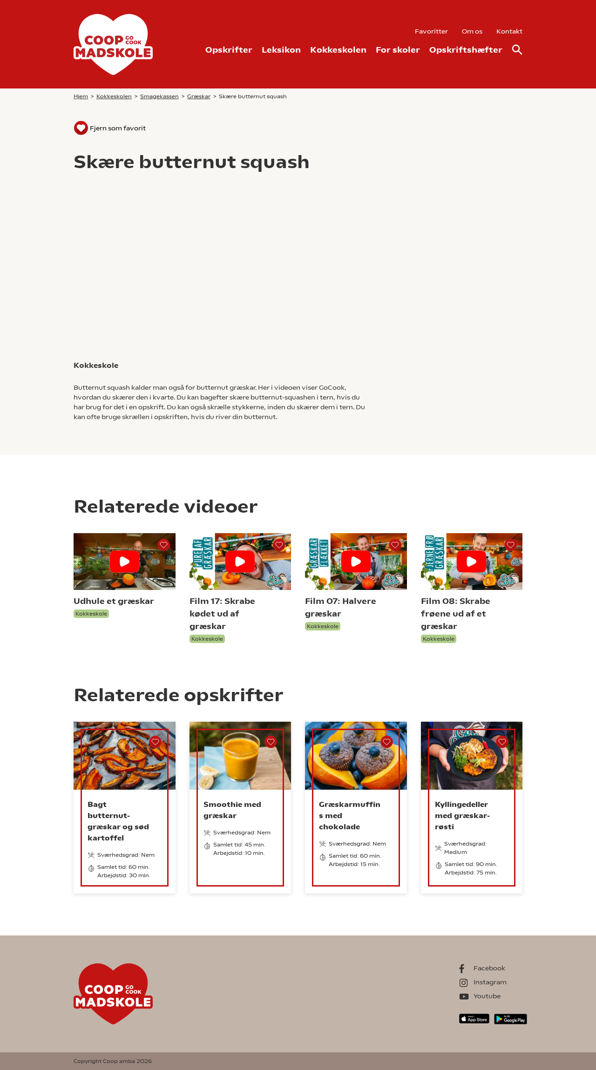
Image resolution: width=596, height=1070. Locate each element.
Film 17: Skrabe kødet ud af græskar (222, 613)
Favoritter (431, 31)
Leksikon (281, 49)
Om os (472, 31)
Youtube (487, 996)
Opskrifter (228, 49)
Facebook (489, 968)
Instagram (490, 982)
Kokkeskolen (338, 49)
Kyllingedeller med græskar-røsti (462, 815)
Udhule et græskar (114, 601)
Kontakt (509, 31)
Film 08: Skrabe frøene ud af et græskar (455, 613)
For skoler (398, 49)
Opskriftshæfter (465, 49)
